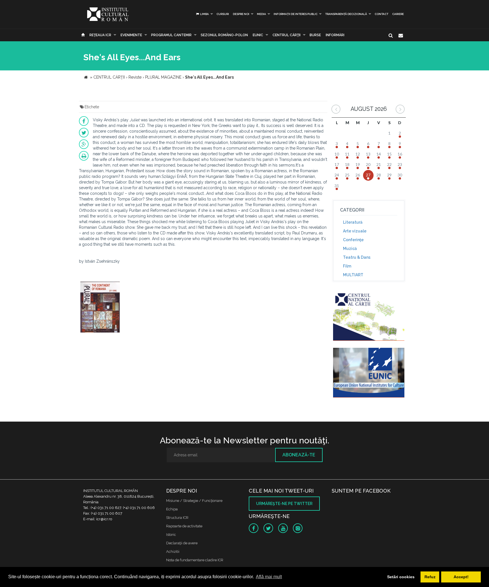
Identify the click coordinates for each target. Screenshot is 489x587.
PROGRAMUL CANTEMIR (171, 35)
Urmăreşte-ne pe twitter (284, 503)
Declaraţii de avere (182, 543)
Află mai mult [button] (269, 576)
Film (347, 266)
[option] (100, 308)
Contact (381, 14)
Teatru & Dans (356, 257)
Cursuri (222, 14)
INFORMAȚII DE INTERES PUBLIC (296, 14)
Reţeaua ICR (100, 35)
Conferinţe (353, 240)
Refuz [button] (430, 577)
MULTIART (353, 275)
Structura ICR (177, 517)
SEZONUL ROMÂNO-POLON (224, 35)
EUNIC (258, 35)
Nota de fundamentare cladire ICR (194, 560)
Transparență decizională (346, 14)
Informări (335, 35)
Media (261, 14)
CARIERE (398, 14)
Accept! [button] (461, 577)
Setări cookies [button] (401, 577)
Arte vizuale (354, 231)
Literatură (353, 222)
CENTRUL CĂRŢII (287, 35)
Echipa (172, 509)
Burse (315, 35)
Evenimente (131, 35)
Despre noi (241, 14)
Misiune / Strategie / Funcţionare (194, 500)
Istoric (171, 534)
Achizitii (172, 551)
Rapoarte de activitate (184, 526)
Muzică (350, 248)
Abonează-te (298, 454)
